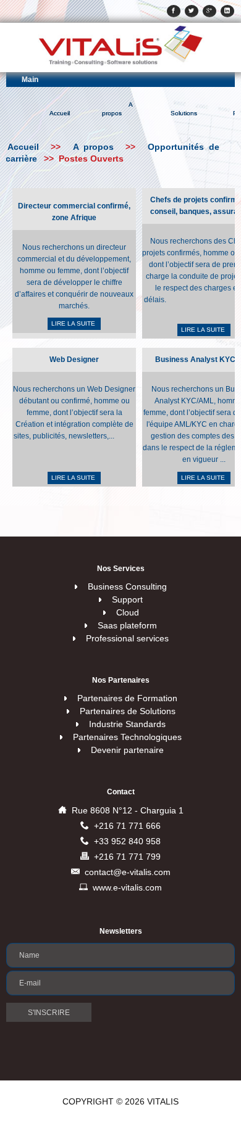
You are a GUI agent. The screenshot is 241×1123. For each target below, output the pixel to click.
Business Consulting (127, 586)
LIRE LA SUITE (74, 323)
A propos (117, 109)
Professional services (127, 638)
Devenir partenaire (127, 750)
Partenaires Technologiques (127, 737)
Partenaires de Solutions (127, 711)
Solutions (184, 113)
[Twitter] (191, 11)
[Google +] (209, 11)
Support (127, 599)
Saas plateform (127, 625)
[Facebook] (173, 11)
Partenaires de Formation (127, 698)
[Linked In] (227, 11)
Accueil (59, 113)
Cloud (127, 612)
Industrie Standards (127, 724)
